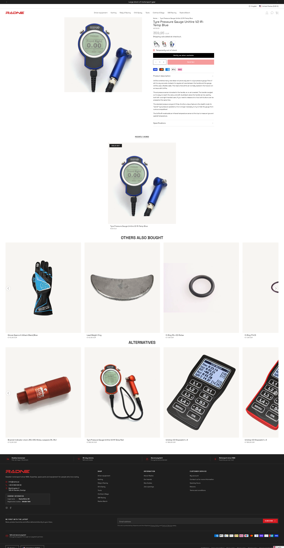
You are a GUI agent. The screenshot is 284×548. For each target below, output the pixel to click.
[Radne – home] (18, 471)
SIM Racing (102, 498)
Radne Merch (102, 501)
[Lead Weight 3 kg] (122, 287)
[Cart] (277, 13)
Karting (100, 479)
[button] (100, 13)
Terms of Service (167, 525)
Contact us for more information (202, 479)
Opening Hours (195, 483)
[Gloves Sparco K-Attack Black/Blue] (43, 287)
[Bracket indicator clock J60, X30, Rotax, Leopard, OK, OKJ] (43, 392)
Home (155, 18)
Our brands (148, 479)
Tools (100, 490)
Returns (192, 487)
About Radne (148, 476)
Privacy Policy (154, 525)
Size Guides (148, 483)
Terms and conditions (198, 490)
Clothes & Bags (103, 494)
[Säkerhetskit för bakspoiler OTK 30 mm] (201, 392)
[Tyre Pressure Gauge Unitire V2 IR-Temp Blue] (142, 183)
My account (194, 476)
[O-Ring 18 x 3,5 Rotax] (201, 287)
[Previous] (7, 2)
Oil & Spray (101, 487)
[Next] (277, 2)
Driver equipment (104, 476)
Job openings (149, 487)
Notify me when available (184, 55)
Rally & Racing (103, 483)
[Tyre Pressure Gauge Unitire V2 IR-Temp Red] (122, 392)
